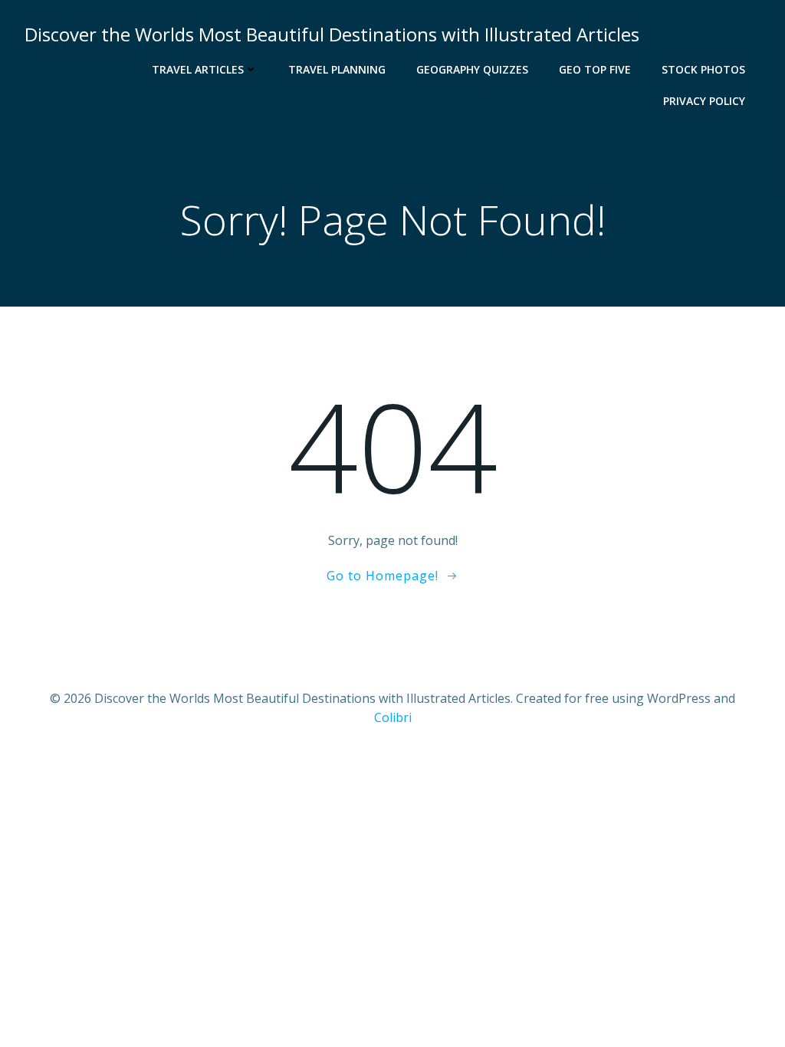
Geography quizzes (472, 69)
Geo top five (595, 69)
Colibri (393, 717)
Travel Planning (337, 69)
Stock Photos (703, 69)
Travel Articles (198, 69)
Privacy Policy (704, 101)
